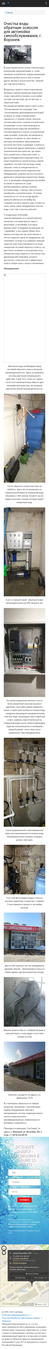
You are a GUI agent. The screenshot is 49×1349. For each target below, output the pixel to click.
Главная (9, 12)
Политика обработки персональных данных (21, 1318)
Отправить (24, 1200)
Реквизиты (6, 1321)
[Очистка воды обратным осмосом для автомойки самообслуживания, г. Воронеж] (17, 55)
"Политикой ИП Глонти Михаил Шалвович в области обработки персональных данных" (24, 1224)
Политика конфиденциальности (15, 1315)
